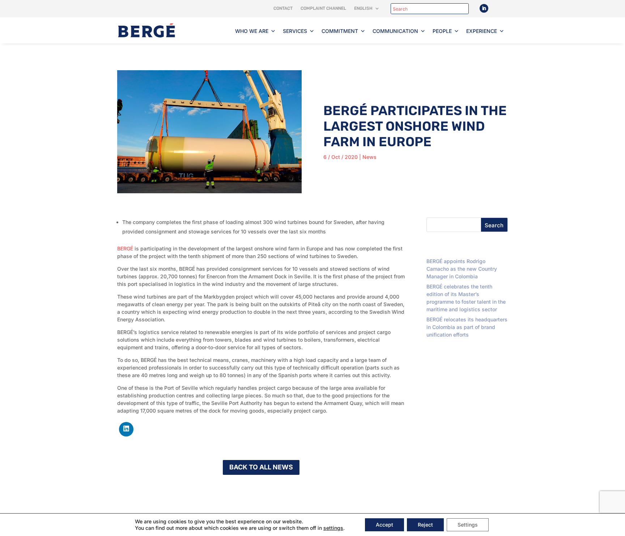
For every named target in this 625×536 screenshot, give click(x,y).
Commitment (340, 31)
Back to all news (261, 467)
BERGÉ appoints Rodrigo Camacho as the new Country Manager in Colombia (461, 268)
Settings (468, 525)
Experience (481, 31)
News (369, 157)
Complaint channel (323, 8)
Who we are (251, 31)
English (363, 8)
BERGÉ (125, 248)
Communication (395, 31)
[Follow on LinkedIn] (484, 8)
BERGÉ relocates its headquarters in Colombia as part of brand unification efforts (466, 327)
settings (333, 528)
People (442, 31)
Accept (384, 525)
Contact (283, 8)
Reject (425, 525)
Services (295, 31)
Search (494, 225)
